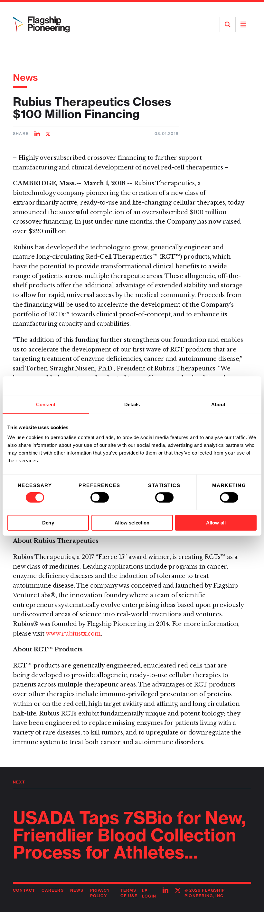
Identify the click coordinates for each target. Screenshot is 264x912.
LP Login (149, 893)
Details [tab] (132, 404)
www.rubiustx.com (73, 633)
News (25, 77)
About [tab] (218, 404)
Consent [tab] (45, 404)
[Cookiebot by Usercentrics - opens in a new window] (228, 386)
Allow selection (132, 522)
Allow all (216, 522)
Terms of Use (128, 893)
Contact (24, 890)
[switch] (99, 497)
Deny (48, 522)
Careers (52, 890)
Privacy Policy (100, 893)
